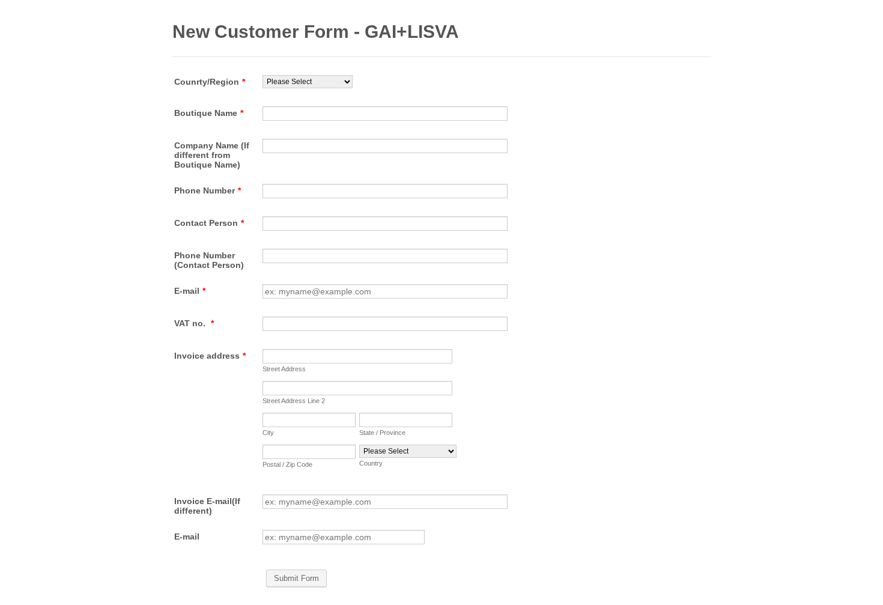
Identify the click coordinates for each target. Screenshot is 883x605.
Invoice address (210, 355)
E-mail (189, 291)
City (268, 432)
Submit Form (296, 578)
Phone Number (207, 190)
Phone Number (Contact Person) (209, 260)
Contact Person (209, 223)
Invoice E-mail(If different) (207, 505)
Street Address (284, 368)
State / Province (382, 432)
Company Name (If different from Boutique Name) (211, 155)
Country (371, 463)
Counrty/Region (209, 82)
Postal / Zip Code (287, 464)
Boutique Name (208, 113)
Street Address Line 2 (293, 400)
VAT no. (194, 323)
